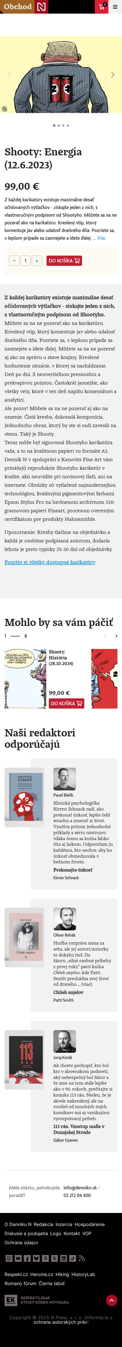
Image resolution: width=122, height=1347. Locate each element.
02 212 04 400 (77, 1195)
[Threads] (45, 1258)
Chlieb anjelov (68, 992)
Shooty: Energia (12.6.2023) (54, 125)
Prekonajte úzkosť (72, 870)
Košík (105, 5)
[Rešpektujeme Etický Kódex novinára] (37, 1300)
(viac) (86, 984)
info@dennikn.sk (80, 1188)
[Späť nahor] (111, 1300)
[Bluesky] (36, 1258)
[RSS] (81, 1258)
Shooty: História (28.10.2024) (61, 658)
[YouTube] (18, 1258)
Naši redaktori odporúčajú (40, 738)
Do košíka (61, 261)
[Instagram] (9, 1258)
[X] (54, 1258)
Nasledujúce (113, 75)
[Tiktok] (72, 1258)
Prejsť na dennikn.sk (88, 7)
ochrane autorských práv (60, 1322)
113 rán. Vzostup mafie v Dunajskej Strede (78, 1129)
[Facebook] (27, 1258)
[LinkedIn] (63, 1258)
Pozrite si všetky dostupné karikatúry (50, 562)
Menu (115, 7)
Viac (101, 238)
